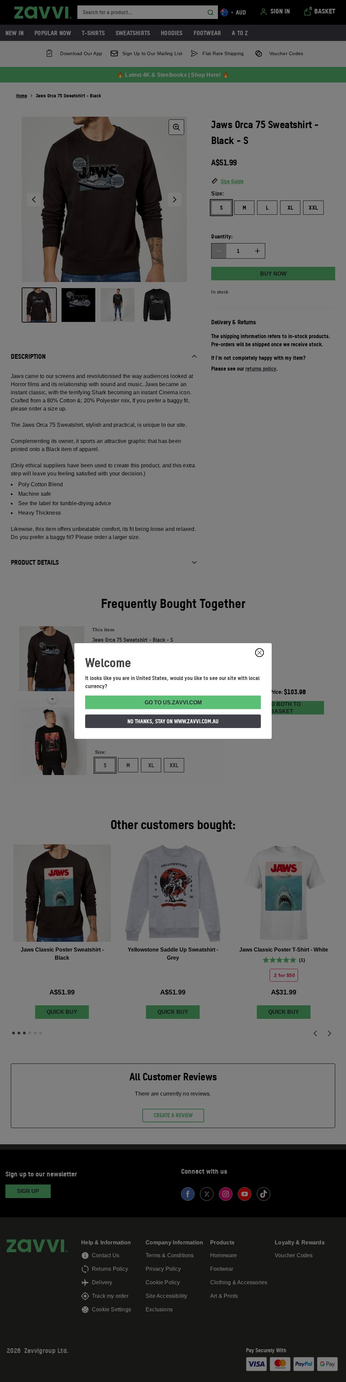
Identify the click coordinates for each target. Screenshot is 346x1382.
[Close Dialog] (259, 653)
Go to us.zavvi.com (173, 702)
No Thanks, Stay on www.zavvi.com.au (173, 721)
